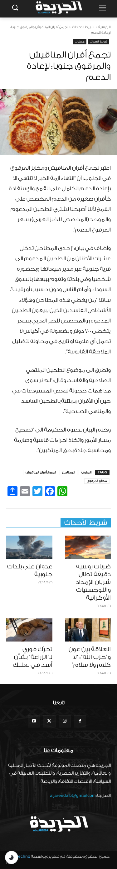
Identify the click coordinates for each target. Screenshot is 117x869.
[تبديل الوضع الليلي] (11, 857)
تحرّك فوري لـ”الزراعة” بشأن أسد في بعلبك (32, 657)
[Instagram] (65, 721)
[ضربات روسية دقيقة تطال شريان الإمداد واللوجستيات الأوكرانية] (88, 547)
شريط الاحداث (83, 27)
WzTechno (20, 856)
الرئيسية (104, 27)
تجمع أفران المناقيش (41, 472)
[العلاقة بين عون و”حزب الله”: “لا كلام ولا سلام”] (88, 630)
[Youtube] (34, 721)
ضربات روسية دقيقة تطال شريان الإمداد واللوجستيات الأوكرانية (93, 582)
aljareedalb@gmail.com (73, 795)
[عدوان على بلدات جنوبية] (29, 547)
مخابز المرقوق (97, 481)
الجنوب (86, 472)
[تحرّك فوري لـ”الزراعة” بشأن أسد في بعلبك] (29, 630)
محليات (80, 41)
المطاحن (68, 472)
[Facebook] (80, 721)
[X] (49, 721)
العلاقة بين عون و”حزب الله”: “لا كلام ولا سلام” (90, 657)
